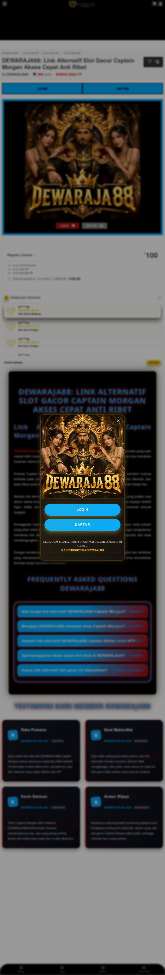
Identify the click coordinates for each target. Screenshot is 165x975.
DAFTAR (82, 524)
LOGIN (82, 509)
